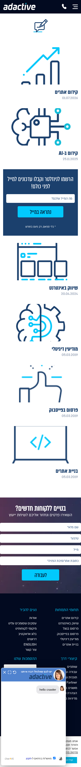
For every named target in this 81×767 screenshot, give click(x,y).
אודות (33, 618)
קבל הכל (69, 760)
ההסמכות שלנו (25, 658)
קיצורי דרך (69, 658)
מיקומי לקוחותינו (26, 628)
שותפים (72, 667)
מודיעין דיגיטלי (69, 639)
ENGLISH (30, 644)
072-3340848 (64, 8)
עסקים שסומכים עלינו (22, 623)
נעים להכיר (28, 610)
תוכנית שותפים (67, 677)
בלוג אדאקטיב (27, 634)
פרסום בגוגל (71, 628)
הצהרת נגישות (67, 693)
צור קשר (31, 650)
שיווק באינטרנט (68, 623)
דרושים (32, 639)
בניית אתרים (71, 644)
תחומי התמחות (67, 610)
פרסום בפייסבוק (68, 634)
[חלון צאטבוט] (33, 716)
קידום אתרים (70, 618)
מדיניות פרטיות (67, 698)
